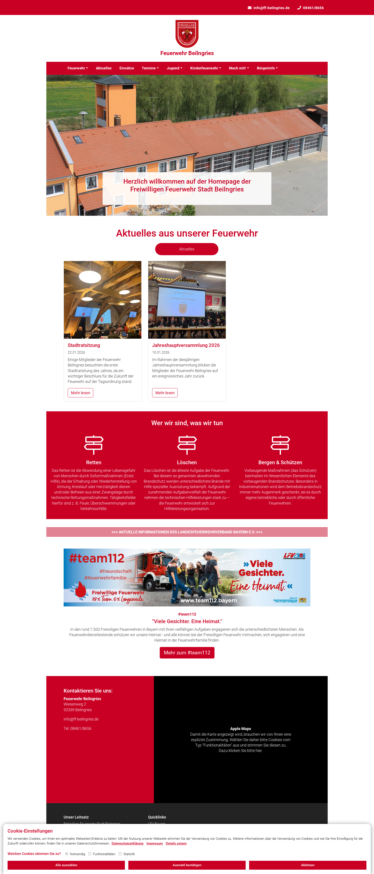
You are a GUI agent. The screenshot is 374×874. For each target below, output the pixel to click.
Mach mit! (237, 68)
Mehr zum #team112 (187, 652)
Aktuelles (104, 68)
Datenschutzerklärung (127, 843)
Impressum (155, 843)
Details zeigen (176, 843)
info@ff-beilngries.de (271, 8)
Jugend (173, 68)
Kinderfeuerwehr (204, 68)
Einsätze (126, 68)
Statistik (129, 854)
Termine (149, 68)
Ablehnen (307, 865)
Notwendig (77, 854)
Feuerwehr (76, 68)
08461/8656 (313, 8)
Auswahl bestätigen (187, 865)
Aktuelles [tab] (186, 249)
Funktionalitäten (104, 854)
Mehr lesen (80, 392)
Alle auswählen (66, 865)
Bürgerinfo (266, 68)
